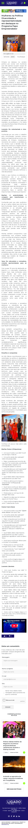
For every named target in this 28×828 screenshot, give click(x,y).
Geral (6, 752)
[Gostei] (4, 636)
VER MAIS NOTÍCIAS (14, 789)
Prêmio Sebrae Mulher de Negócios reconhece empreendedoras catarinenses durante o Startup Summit (12, 745)
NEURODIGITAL (5, 824)
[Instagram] (9, 816)
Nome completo (7, 668)
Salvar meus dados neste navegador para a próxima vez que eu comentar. (15, 692)
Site (3, 683)
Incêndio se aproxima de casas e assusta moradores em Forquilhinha (13, 778)
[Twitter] (14, 816)
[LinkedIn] (19, 816)
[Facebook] (11, 816)
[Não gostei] (10, 636)
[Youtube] (16, 816)
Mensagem (5, 657)
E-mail (4, 676)
